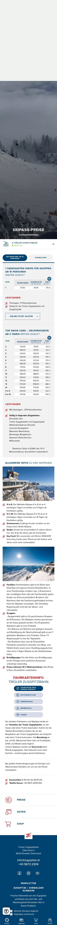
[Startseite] (28, 835)
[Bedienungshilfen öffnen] (6, 911)
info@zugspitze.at (28, 860)
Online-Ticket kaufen (21, 316)
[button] (51, 244)
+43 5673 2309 (28, 864)
